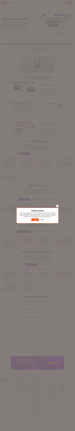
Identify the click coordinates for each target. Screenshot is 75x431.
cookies (28, 212)
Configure (42, 219)
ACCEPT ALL (35, 219)
